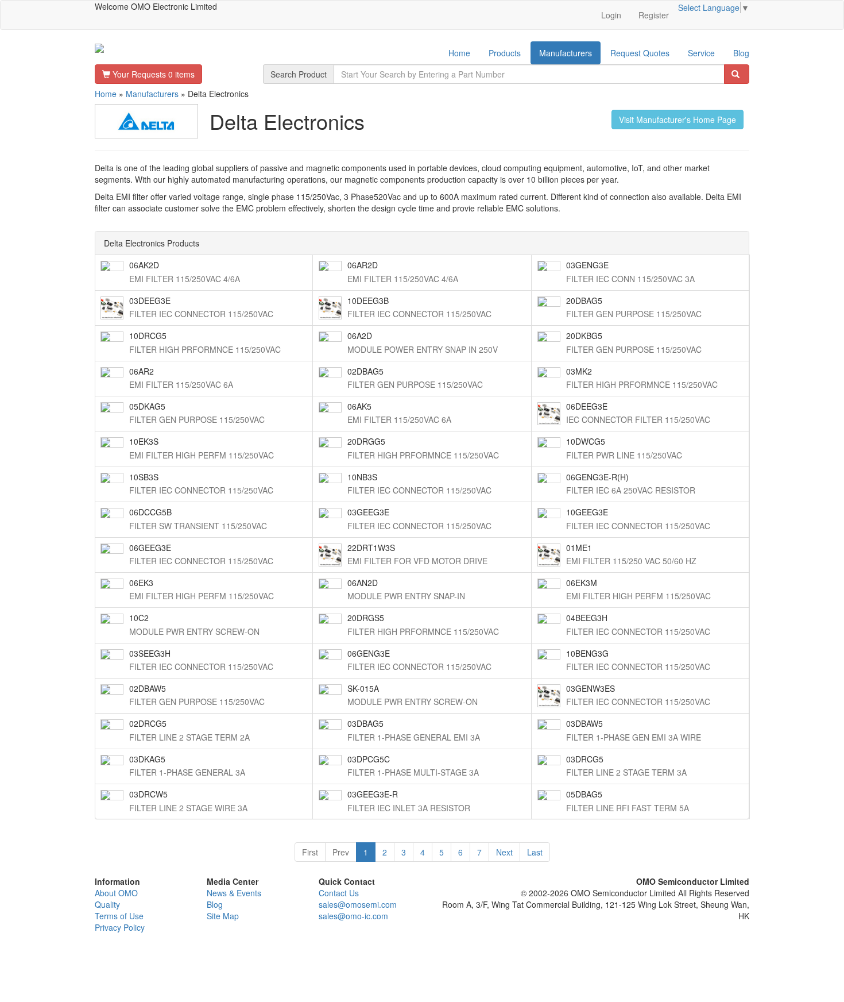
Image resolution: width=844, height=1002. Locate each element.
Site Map (223, 916)
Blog (741, 53)
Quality (107, 904)
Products (505, 53)
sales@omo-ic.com (353, 916)
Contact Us (339, 893)
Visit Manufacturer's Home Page (677, 119)
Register (653, 15)
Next (504, 852)
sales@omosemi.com (358, 904)
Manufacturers (565, 53)
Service (701, 53)
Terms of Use (119, 916)
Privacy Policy (120, 927)
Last (535, 852)
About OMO (116, 893)
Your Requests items (152, 74)
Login (611, 15)
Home (459, 53)
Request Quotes (639, 53)
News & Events (234, 893)
